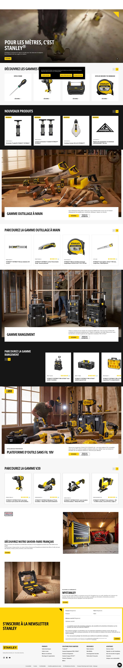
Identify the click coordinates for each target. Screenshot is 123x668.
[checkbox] (66, 626)
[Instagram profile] (4, 658)
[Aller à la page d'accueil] (10, 648)
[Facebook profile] (7, 658)
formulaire (94, 639)
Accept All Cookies (78, 75)
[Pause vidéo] (117, 59)
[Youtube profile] (10, 658)
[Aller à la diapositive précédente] (113, 69)
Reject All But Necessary (66, 75)
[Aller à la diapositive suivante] (117, 69)
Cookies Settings (45, 75)
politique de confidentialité (93, 638)
